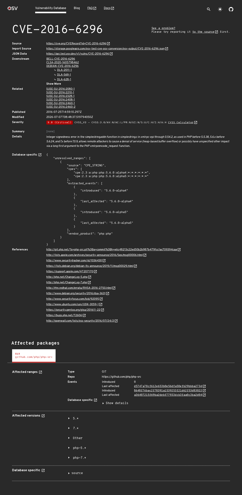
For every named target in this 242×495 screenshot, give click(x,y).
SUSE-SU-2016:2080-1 (60, 89)
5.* (76, 419)
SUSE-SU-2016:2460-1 (60, 103)
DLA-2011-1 (64, 70)
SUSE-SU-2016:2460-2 (60, 107)
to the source (203, 32)
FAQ (90, 8)
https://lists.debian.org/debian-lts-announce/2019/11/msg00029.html (89, 266)
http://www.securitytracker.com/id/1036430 (74, 261)
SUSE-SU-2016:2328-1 (60, 96)
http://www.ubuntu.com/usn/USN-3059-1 (72, 304)
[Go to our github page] (231, 9)
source (77, 473)
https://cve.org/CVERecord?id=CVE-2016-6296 (76, 44)
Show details (117, 403)
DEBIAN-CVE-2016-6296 (62, 66)
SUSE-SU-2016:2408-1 (60, 100)
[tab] (34, 356)
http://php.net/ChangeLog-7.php (66, 282)
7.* (76, 428)
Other (77, 438)
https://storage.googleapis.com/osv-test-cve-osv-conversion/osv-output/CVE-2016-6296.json (105, 49)
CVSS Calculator (181, 122)
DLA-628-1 (64, 79)
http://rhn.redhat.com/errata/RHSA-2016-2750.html (79, 288)
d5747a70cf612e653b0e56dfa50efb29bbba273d (168, 386)
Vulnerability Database (50, 8)
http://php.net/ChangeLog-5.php (67, 277)
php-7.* (79, 458)
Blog (77, 8)
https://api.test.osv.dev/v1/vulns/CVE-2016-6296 (77, 54)
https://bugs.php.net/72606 (64, 315)
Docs (107, 8)
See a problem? (163, 28)
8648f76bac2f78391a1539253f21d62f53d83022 (168, 391)
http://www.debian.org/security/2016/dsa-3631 (75, 293)
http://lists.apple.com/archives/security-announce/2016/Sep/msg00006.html (94, 255)
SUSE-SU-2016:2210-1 (60, 93)
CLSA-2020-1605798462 (62, 62)
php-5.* (79, 448)
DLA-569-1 (64, 75)
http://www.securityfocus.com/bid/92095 (72, 299)
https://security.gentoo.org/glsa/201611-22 (73, 310)
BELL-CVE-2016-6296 (60, 59)
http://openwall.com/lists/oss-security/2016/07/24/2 (80, 321)
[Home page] (13, 9)
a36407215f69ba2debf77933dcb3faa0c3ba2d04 (168, 395)
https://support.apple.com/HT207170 (69, 271)
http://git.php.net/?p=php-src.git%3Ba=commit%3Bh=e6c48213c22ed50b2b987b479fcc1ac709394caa (111, 250)
